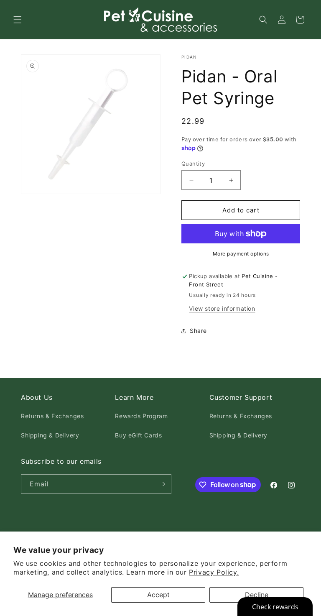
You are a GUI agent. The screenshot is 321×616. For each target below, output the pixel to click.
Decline (256, 594)
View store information (222, 308)
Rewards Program (141, 415)
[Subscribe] (162, 484)
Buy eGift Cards (138, 435)
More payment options (241, 253)
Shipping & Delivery (50, 435)
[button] (17, 19)
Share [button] (198, 330)
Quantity (193, 163)
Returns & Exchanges (52, 415)
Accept (158, 594)
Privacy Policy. (214, 572)
